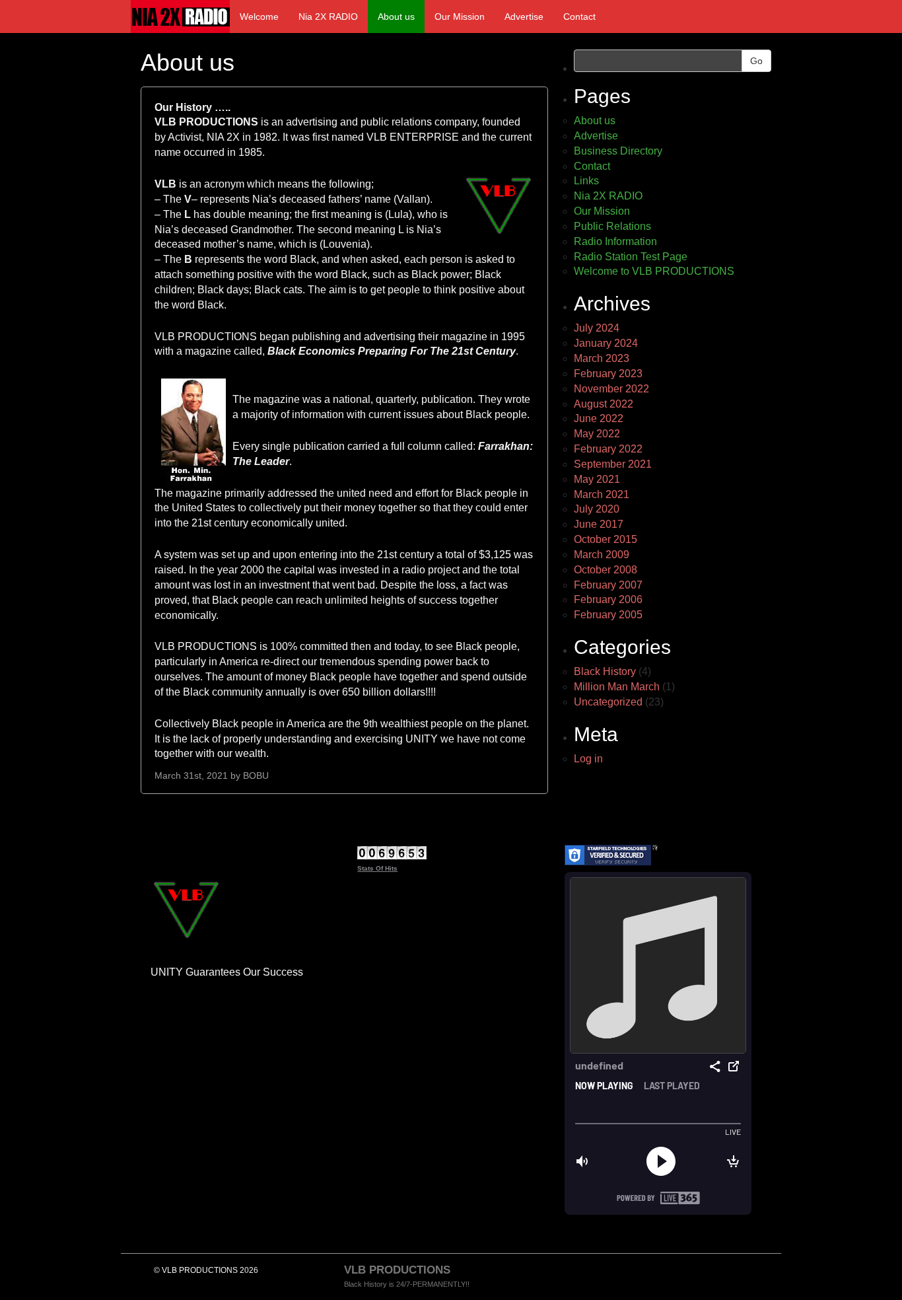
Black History (605, 671)
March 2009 (601, 554)
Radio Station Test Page (630, 256)
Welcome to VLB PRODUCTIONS (654, 271)
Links (586, 180)
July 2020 (596, 509)
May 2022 (597, 433)
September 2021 (613, 464)
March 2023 (601, 358)
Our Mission (459, 16)
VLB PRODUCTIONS (397, 1270)
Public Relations (612, 226)
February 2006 (608, 599)
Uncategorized (608, 701)
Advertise (523, 16)
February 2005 (608, 614)
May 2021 (597, 479)
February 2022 (608, 448)
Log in (588, 758)
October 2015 (605, 539)
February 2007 (608, 585)
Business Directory (618, 151)
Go (756, 60)
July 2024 (596, 328)
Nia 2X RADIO (328, 16)
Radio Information (615, 241)
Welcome (259, 16)
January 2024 (606, 343)
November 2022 (611, 388)
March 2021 (601, 494)
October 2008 (605, 569)
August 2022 (603, 404)
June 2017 (598, 524)
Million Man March (617, 686)
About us (396, 16)
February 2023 (608, 373)
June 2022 (598, 418)
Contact (579, 16)
